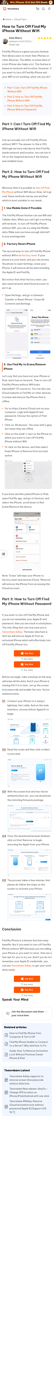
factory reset (29, 255)
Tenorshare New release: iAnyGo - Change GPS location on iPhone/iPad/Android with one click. (29, 1092)
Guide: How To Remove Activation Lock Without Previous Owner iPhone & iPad (28, 1054)
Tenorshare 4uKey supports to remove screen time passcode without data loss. (26, 1080)
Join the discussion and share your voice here (27, 1013)
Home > (9, 19)
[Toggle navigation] (48, 8)
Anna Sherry (15, 38)
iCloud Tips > (21, 19)
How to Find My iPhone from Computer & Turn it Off (25, 1035)
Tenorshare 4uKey (12, 631)
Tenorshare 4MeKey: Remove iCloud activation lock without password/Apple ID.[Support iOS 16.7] (27, 1107)
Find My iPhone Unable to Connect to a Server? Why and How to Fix (28, 1044)
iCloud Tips (14, 45)
